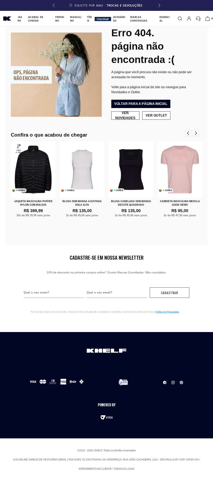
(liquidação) (103, 19)
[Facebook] (165, 382)
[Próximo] (196, 133)
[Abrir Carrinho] (207, 18)
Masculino (76, 19)
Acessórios (119, 19)
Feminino (59, 19)
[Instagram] (173, 382)
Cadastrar (169, 292)
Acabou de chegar (35, 19)
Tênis (89, 19)
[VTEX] (106, 417)
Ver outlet (156, 115)
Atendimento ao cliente (95, 468)
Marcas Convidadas (138, 19)
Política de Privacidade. (167, 312)
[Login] (189, 18)
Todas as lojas (124, 468)
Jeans (20, 19)
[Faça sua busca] (180, 18)
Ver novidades (125, 115)
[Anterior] (188, 133)
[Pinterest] (181, 382)
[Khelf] (7, 18)
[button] (158, 5)
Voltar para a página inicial (140, 104)
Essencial (165, 19)
